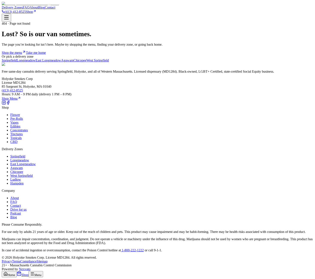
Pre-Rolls (16, 118)
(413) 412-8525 (15, 12)
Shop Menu (10, 98)
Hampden (17, 183)
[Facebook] (8, 103)
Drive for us (18, 209)
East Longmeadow (48, 60)
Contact (50, 7)
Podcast (15, 213)
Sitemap (42, 261)
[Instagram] (4, 103)
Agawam (67, 60)
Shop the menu (12, 52)
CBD (14, 142)
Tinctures (16, 134)
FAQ (26, 7)
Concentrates (19, 130)
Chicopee (80, 60)
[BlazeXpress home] (30, 3)
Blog (41, 7)
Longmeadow (26, 60)
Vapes (14, 122)
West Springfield (97, 60)
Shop (29, 12)
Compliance (28, 261)
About (34, 7)
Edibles (15, 126)
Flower (15, 115)
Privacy (7, 261)
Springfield (9, 60)
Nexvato (24, 269)
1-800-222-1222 (132, 250)
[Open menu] (6, 18)
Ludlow (15, 179)
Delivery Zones (12, 7)
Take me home (36, 52)
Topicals (16, 138)
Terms (16, 261)
